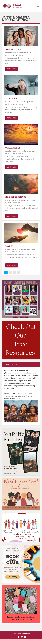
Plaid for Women (24, 633)
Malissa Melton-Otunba (19, 53)
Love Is (9, 246)
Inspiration (8, 202)
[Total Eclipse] (21, 134)
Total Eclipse (12, 148)
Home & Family (10, 55)
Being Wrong (12, 99)
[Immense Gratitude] (21, 184)
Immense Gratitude (15, 197)
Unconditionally (14, 49)
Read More (11, 69)
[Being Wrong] (21, 85)
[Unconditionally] (21, 36)
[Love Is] (21, 233)
